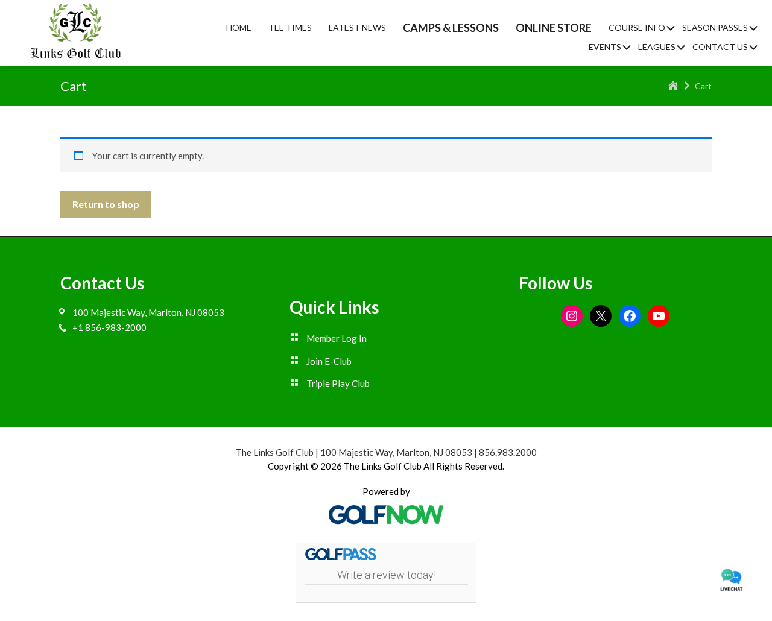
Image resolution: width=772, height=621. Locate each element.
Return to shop (105, 204)
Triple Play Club (338, 383)
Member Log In (336, 338)
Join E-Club (329, 361)
